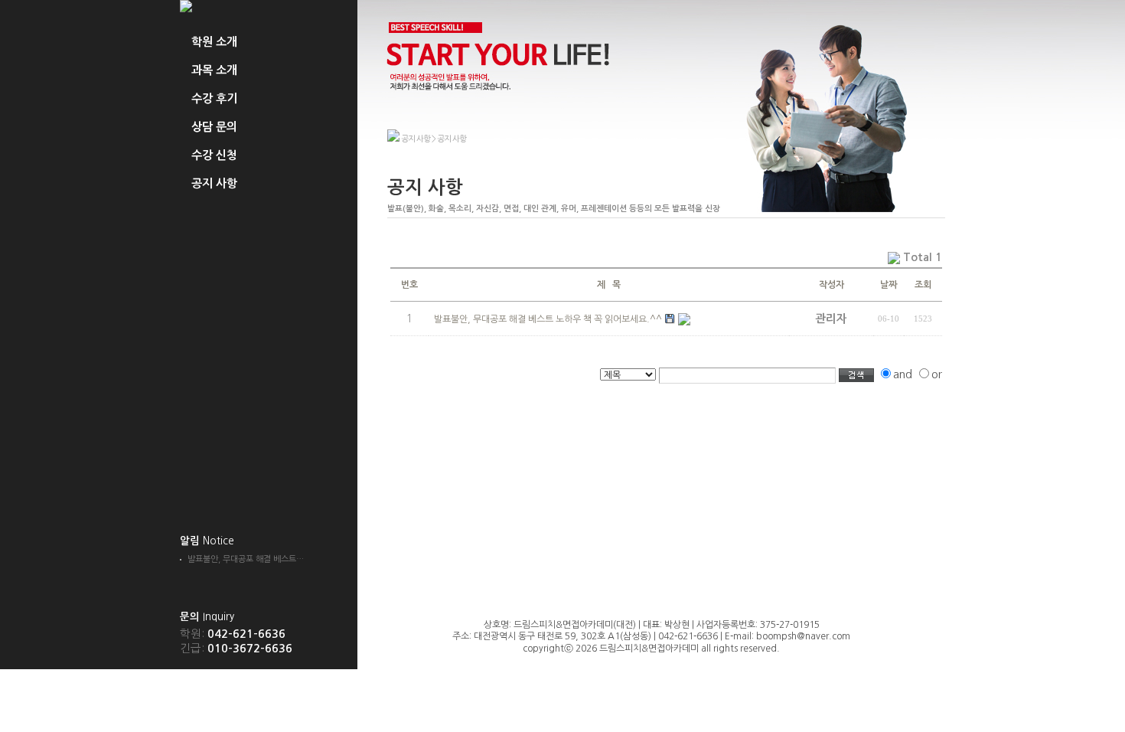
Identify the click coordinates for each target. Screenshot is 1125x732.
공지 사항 (214, 183)
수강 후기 (214, 98)
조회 (923, 284)
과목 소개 (214, 70)
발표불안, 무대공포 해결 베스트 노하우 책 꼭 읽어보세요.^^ (548, 319)
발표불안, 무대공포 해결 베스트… (246, 559)
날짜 (888, 284)
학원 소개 (214, 41)
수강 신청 (214, 155)
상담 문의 (214, 126)
